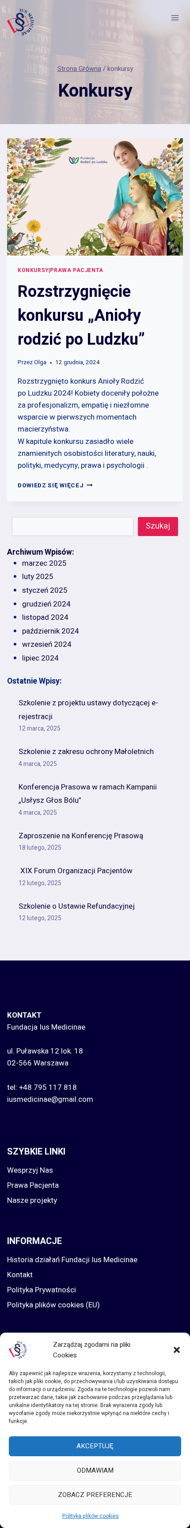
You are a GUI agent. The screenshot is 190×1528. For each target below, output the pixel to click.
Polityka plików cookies (90, 1516)
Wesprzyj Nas (30, 1170)
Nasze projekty (32, 1200)
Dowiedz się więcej (55, 485)
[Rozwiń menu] (175, 18)
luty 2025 (37, 576)
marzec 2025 (44, 563)
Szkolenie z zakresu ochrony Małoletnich (86, 751)
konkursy (33, 270)
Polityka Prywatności (41, 1289)
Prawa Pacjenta (33, 1185)
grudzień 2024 (46, 604)
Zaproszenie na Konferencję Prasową (81, 835)
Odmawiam (95, 1470)
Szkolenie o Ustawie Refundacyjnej (77, 906)
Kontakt (20, 1274)
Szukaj (158, 526)
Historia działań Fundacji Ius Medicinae (72, 1259)
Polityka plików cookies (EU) (53, 1304)
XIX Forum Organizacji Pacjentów (76, 870)
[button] (176, 1349)
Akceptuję (95, 1446)
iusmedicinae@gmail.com (50, 1099)
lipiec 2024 (40, 658)
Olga (40, 362)
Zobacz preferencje (95, 1495)
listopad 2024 (45, 617)
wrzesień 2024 (47, 644)
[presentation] (95, 197)
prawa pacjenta (76, 270)
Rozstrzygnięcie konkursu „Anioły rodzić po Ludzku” (81, 315)
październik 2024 (50, 631)
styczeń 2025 (45, 590)
